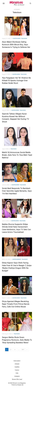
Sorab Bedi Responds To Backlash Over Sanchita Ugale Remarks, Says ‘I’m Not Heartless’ (17, 191)
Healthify (17, 367)
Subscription (17, 360)
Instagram (17, 376)
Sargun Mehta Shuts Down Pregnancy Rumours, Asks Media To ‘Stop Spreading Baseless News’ (17, 340)
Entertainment (16, 259)
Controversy (17, 38)
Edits (17, 373)
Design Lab (20, 384)
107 (23, 349)
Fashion (17, 370)
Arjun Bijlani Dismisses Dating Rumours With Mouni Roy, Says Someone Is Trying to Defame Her (16, 44)
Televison (24, 38)
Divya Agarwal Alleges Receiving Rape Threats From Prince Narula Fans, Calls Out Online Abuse (15, 304)
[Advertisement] (17, 405)
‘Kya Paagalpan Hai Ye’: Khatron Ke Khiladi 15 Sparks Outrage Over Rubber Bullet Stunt (16, 80)
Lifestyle (17, 364)
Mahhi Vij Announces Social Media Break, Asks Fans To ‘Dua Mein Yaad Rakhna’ (17, 155)
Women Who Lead (17, 379)
